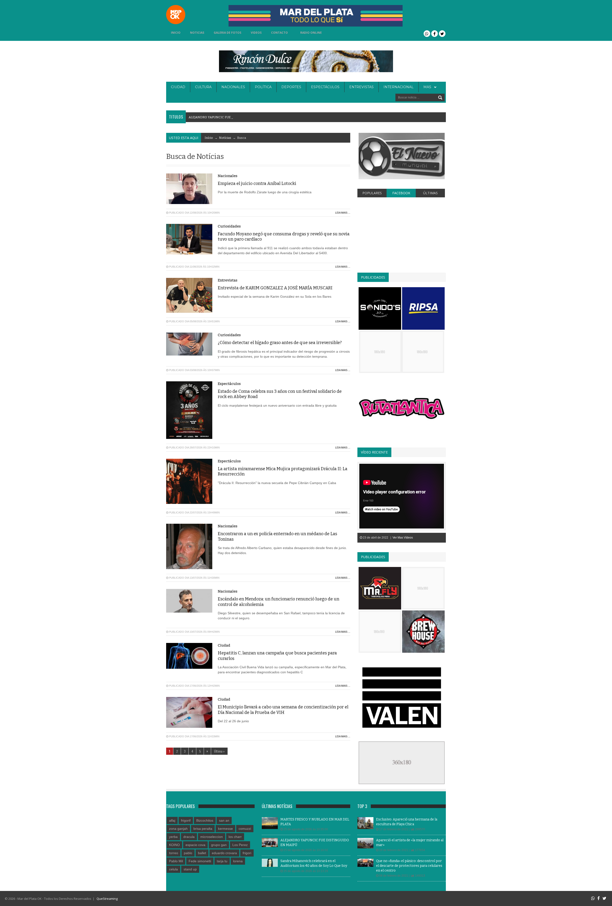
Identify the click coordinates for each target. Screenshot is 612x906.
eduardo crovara (224, 853)
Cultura (203, 87)
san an (224, 820)
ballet (202, 853)
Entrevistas (361, 87)
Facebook (401, 193)
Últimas (430, 193)
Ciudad (178, 87)
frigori (247, 853)
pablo (188, 853)
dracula (189, 837)
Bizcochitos (204, 820)
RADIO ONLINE (311, 33)
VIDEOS (256, 33)
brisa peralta (202, 828)
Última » (219, 751)
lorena (238, 861)
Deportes (291, 87)
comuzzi (245, 828)
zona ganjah (178, 828)
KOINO (174, 845)
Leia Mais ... (342, 212)
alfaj (172, 820)
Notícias (225, 138)
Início (209, 138)
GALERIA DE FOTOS (227, 33)
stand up (190, 869)
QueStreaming (107, 898)
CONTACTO (279, 33)
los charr (235, 837)
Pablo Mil (176, 861)
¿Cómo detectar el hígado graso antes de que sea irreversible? (280, 342)
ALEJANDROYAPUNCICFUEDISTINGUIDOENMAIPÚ (229, 117)
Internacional (398, 87)
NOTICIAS (197, 33)
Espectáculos (325, 87)
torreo (173, 853)
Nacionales (233, 87)
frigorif (186, 820)
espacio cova (195, 845)
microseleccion (211, 837)
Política (263, 87)
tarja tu (222, 861)
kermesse (225, 828)
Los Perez (240, 845)
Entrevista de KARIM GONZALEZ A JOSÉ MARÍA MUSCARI (275, 288)
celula (173, 869)
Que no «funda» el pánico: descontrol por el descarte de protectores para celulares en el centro (409, 865)
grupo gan (219, 845)
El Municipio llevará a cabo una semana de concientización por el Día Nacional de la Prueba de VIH (283, 709)
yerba (173, 837)
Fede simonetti (200, 861)
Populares (372, 193)
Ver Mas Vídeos (403, 537)
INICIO (175, 33)
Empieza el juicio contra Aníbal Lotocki (257, 183)
